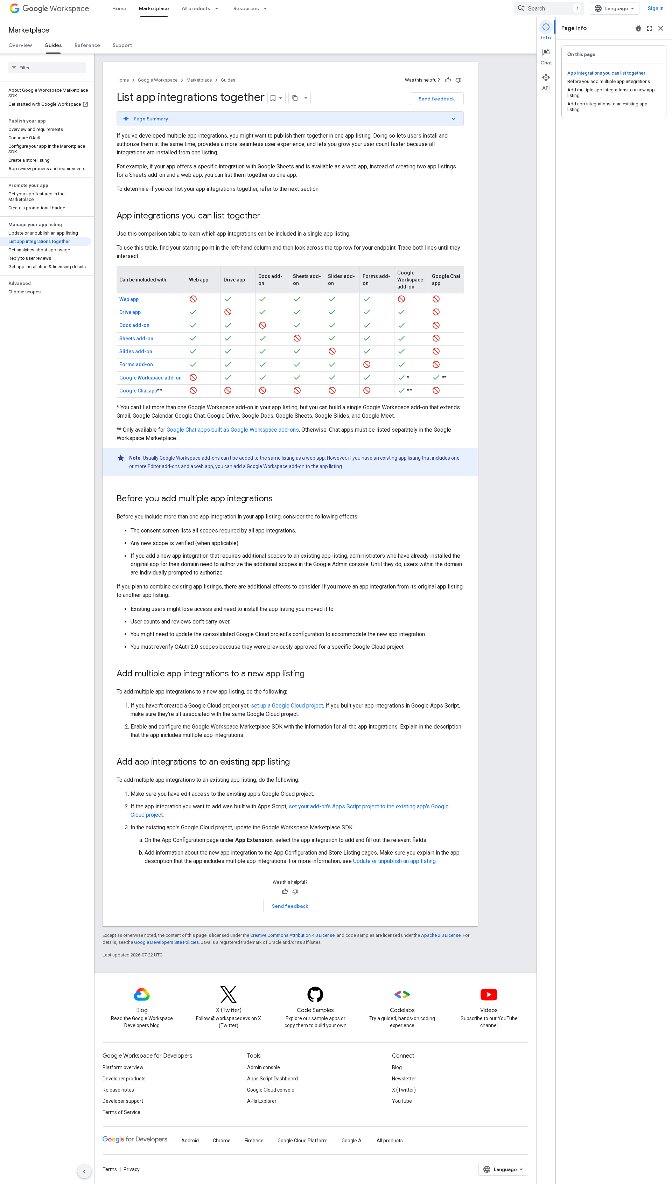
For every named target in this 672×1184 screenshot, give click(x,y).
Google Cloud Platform (303, 1140)
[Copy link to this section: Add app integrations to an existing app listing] (297, 762)
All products (196, 8)
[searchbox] (47, 67)
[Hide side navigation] (84, 1171)
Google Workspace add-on (150, 378)
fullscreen (649, 28)
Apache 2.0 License (441, 935)
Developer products (124, 1078)
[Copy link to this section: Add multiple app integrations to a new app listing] (311, 674)
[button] (290, 119)
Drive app (130, 312)
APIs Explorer (261, 1101)
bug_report (638, 28)
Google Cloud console (270, 1090)
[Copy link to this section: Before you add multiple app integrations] (280, 499)
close (661, 28)
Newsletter (404, 1078)
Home (119, 8)
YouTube (402, 1101)
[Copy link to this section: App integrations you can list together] (267, 216)
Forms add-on (136, 364)
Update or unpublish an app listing (394, 861)
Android (190, 1140)
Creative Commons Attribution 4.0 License (292, 935)
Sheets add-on (136, 338)
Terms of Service (121, 1112)
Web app (129, 299)
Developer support (123, 1101)
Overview (20, 45)
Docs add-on (134, 325)
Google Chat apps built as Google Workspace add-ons (233, 429)
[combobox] (549, 8)
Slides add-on (135, 351)
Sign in (656, 8)
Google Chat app (138, 390)
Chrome (222, 1140)
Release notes (118, 1090)
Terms (110, 1169)
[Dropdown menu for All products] (218, 8)
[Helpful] (448, 80)
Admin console (263, 1067)
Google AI (352, 1140)
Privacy (132, 1169)
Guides (53, 45)
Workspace (69, 8)
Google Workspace (157, 80)
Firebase (254, 1140)
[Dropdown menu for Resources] (267, 8)
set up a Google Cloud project (287, 705)
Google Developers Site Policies (166, 942)
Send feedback (437, 99)
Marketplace (154, 8)
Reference (87, 45)
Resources (246, 8)
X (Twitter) (404, 1090)
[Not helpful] (458, 80)
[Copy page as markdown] (295, 98)
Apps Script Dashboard (272, 1078)
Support (122, 45)
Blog (397, 1067)
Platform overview (123, 1067)
